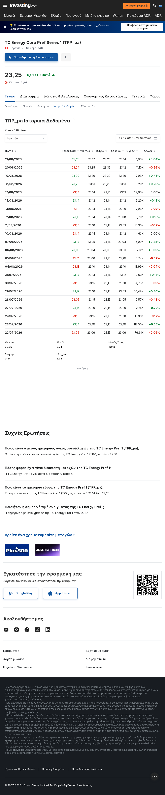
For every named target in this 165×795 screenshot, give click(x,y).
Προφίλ (27, 106)
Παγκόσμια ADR (139, 15)
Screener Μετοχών (33, 15)
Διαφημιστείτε (96, 659)
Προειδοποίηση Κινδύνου (87, 769)
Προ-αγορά (73, 15)
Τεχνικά (138, 96)
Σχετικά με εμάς (97, 650)
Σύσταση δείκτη (90, 106)
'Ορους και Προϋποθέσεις (20, 769)
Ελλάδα (56, 15)
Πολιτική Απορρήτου (53, 769)
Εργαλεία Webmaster (17, 667)
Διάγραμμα (29, 96)
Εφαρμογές (11, 650)
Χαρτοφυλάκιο (13, 659)
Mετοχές (10, 15)
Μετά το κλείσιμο (97, 15)
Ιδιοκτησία (43, 106)
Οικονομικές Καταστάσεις (105, 96)
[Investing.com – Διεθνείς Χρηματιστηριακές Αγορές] (23, 5)
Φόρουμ (156, 96)
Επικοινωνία (94, 667)
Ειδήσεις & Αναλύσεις (61, 96)
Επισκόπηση (11, 106)
